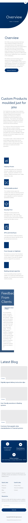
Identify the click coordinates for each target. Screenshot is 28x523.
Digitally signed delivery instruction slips (13, 382)
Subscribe (14, 510)
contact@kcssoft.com (20, 449)
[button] (11, 70)
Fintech (3, 378)
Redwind (19, 520)
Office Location (14, 458)
